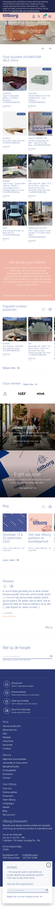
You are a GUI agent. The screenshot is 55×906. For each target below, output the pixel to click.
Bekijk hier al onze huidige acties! (23, 896)
